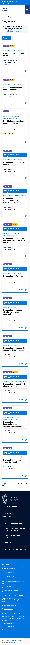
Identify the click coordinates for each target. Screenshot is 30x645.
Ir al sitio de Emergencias (11, 590)
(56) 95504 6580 (9, 513)
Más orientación (8, 609)
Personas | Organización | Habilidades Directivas (11, 117)
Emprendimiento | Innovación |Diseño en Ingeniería (12, 418)
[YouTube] (17, 549)
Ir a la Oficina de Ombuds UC (17, 630)
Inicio (3, 17)
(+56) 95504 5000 (9, 587)
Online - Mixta (7, 169)
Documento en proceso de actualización (12, 536)
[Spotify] (21, 549)
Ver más (22, 71)
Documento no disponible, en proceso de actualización (13, 529)
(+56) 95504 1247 (9, 626)
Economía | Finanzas (9, 307)
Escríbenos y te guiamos (12, 31)
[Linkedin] (9, 549)
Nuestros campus (7, 517)
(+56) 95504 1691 (9, 623)
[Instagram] (13, 549)
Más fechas (8, 64)
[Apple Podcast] (25, 549)
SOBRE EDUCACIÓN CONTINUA (12, 523)
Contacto (4, 510)
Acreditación (7, 543)
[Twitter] (5, 549)
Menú (27, 11)
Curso (6, 45)
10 (3, 485)
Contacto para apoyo (10, 605)
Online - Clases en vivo (10, 60)
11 (5, 485)
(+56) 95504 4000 (9, 572)
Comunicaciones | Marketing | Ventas (15, 195)
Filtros (6, 38)
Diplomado (7, 150)
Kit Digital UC (12, 642)
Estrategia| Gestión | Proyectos (13, 50)
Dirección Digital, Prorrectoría (14, 640)
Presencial (6, 128)
